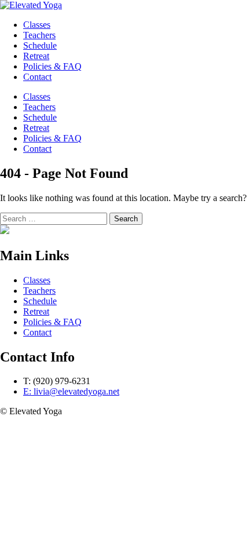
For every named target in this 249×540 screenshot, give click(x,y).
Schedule (40, 117)
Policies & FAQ (52, 138)
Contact (37, 149)
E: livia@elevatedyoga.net (71, 391)
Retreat (36, 128)
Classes (36, 96)
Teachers (39, 107)
